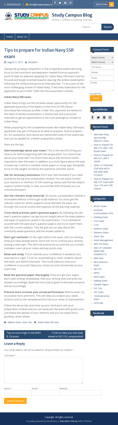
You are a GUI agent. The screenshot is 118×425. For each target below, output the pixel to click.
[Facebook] (55, 3)
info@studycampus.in (40, 4)
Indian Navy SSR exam (48, 322)
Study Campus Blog (72, 15)
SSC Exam (99, 292)
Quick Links (101, 4)
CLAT (96, 224)
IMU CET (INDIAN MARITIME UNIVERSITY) (102, 251)
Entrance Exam (101, 232)
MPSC (97, 272)
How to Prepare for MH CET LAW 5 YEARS (103, 158)
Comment (10, 355)
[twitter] (60, 3)
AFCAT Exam (100, 206)
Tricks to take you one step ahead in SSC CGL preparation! (65, 334)
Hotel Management (103, 240)
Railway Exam (100, 280)
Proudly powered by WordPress (42, 421)
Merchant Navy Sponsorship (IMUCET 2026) (101, 137)
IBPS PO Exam (101, 244)
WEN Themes (85, 421)
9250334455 (14, 4)
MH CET (98, 269)
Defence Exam (14, 322)
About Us (22, 36)
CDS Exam (99, 220)
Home (9, 36)
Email (35, 388)
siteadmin (32, 62)
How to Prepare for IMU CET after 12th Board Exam (103, 148)
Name (8, 388)
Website (64, 388)
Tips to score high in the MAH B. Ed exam (23, 334)
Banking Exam (101, 217)
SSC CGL (98, 288)
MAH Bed (98, 258)
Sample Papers (101, 284)
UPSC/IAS (98, 303)
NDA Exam (99, 276)
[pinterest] (65, 3)
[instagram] (70, 3)
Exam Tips (27, 322)
